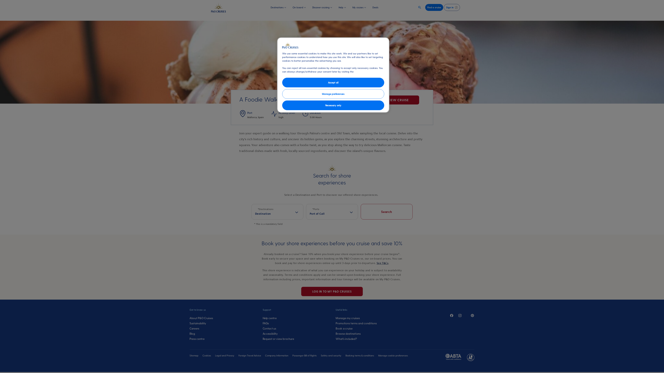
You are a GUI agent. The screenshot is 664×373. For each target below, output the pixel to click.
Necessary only (333, 105)
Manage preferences (333, 93)
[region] (333, 75)
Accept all (333, 82)
